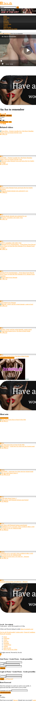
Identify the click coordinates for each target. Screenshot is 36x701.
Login (2, 679)
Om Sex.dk (3, 632)
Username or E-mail (5, 690)
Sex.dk (7, 3)
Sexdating (6, 22)
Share (9, 115)
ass (11, 122)
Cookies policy (19, 632)
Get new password (5, 692)
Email (1, 664)
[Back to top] (0, 654)
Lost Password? (8, 679)
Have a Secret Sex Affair (10, 29)
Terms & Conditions (29, 632)
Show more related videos (7, 358)
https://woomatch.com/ (27, 629)
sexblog (5, 25)
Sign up (3, 668)
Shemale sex (7, 33)
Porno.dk (2, 634)
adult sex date (7, 27)
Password (2, 666)
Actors (5, 19)
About (3, 115)
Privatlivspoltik (11, 632)
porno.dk (5, 21)
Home (5, 16)
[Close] (0, 655)
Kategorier (6, 18)
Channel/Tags (7, 24)
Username (3, 662)
